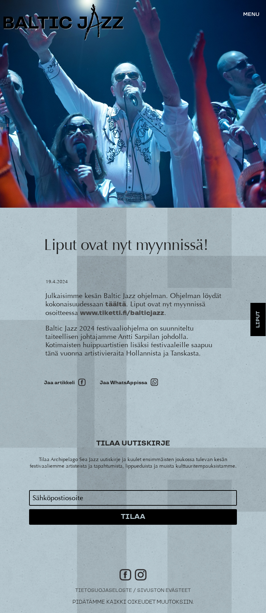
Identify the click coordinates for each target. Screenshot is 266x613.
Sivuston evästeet (164, 590)
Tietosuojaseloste (103, 590)
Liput (258, 319)
